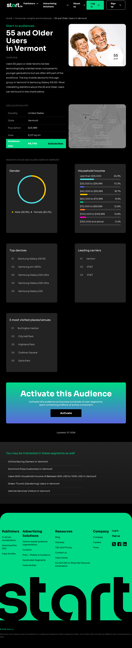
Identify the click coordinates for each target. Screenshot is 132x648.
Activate (66, 413)
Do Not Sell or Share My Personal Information (72, 564)
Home (9, 18)
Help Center (61, 557)
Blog (57, 537)
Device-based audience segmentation (35, 543)
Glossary (59, 542)
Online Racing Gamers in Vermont (28, 461)
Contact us (61, 552)
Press (96, 547)
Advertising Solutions (49, 5)
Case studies (9, 553)
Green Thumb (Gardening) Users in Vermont (34, 483)
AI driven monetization (9, 539)
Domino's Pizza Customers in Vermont (30, 469)
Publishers (29, 3)
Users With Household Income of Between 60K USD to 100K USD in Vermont (52, 476)
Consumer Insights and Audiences (33, 18)
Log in (93, 5)
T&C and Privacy (63, 547)
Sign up (113, 5)
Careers (97, 542)
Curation (27, 549)
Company (98, 537)
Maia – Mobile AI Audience (36, 555)
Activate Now (55, 143)
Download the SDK (9, 547)
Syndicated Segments (34, 560)
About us (76, 5)
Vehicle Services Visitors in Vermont (29, 491)
